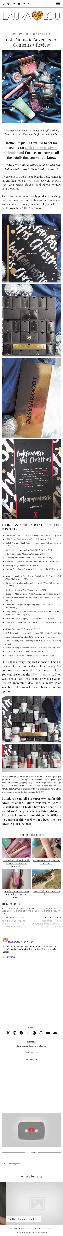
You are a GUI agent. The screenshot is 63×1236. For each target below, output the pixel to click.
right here (33, 180)
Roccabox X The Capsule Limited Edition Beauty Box (46, 922)
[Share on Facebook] (7, 904)
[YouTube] (14, 3)
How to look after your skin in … (46, 893)
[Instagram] (4, 3)
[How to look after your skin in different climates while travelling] (46, 879)
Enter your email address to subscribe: (32, 1046)
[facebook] (21, 1033)
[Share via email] (4, 904)
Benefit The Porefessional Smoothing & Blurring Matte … (16, 894)
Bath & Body (44, 34)
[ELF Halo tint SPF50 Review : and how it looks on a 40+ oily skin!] (46, 848)
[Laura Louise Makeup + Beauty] (31, 14)
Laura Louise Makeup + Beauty (35, 1228)
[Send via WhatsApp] (19, 904)
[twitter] (8, 1033)
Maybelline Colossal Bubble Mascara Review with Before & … (16, 863)
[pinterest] (34, 1033)
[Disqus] (31, 973)
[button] (59, 3)
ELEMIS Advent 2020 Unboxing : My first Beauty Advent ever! (14, 922)
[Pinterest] (8, 3)
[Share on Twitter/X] (11, 904)
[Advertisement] (31, 1088)
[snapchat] (41, 1033)
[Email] (24, 3)
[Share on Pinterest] (15, 904)
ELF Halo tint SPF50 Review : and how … (46, 862)
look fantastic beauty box (20, 911)
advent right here (42, 674)
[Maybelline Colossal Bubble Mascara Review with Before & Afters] (16, 848)
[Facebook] (19, 3)
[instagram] (14, 1033)
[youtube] (48, 1033)
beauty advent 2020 (15, 909)
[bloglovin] (27, 1033)
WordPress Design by (31, 1233)
